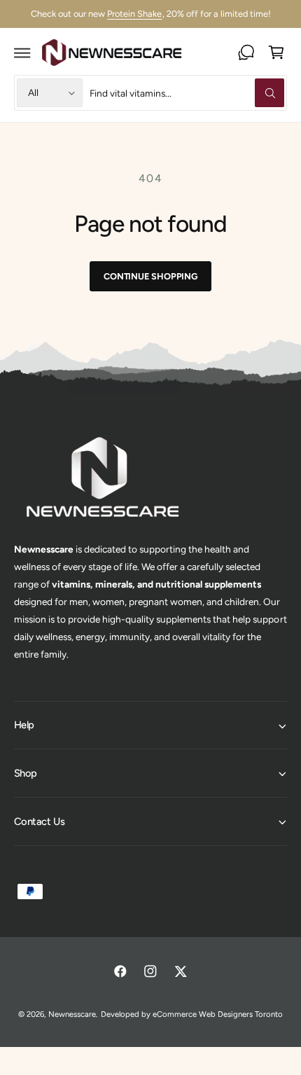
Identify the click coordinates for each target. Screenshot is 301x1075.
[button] (22, 52)
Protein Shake (134, 13)
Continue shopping (150, 276)
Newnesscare (72, 1014)
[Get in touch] (246, 52)
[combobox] (186, 93)
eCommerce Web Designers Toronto (218, 1014)
